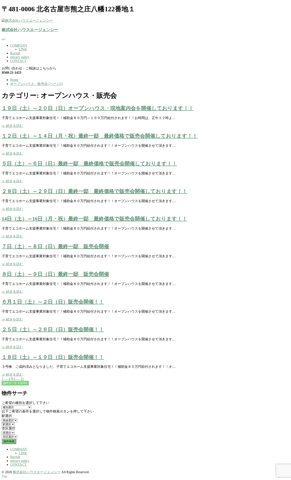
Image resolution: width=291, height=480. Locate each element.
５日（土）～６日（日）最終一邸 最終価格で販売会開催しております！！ (89, 163)
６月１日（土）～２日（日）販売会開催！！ (53, 302)
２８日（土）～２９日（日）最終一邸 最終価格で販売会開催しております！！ (94, 191)
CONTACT (18, 61)
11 (22, 379)
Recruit (15, 53)
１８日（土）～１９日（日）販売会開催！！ (53, 357)
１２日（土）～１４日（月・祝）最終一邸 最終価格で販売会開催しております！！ (99, 136)
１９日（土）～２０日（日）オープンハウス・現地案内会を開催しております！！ (98, 108)
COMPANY (18, 45)
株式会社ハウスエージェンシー (30, 29)
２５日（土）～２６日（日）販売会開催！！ (53, 329)
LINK (23, 49)
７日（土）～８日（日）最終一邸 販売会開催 (55, 246)
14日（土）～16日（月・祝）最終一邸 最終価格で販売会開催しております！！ (94, 218)
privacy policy (19, 57)
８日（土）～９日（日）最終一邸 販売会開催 (55, 274)
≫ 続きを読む (12, 126)
